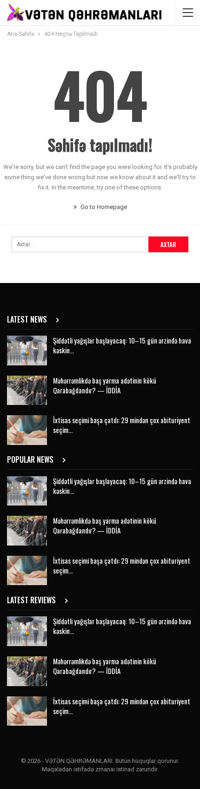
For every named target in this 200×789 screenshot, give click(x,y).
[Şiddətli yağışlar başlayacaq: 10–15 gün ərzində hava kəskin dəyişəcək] (27, 350)
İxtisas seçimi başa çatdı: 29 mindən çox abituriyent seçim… (121, 425)
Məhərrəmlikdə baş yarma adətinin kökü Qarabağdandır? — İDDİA (104, 385)
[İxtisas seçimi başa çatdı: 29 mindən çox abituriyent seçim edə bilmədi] (27, 430)
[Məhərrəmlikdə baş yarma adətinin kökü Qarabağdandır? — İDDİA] (27, 390)
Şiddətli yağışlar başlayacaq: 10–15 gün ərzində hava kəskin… (122, 345)
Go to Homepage (103, 206)
